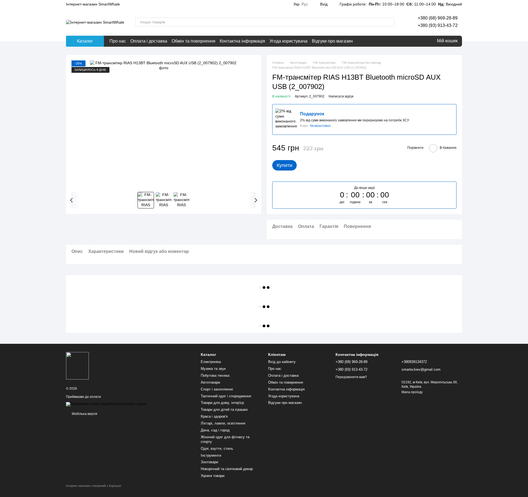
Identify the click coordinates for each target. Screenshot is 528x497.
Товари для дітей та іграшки (224, 409)
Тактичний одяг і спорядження (226, 396)
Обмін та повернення (193, 41)
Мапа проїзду (412, 392)
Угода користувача (288, 41)
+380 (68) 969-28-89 (438, 18)
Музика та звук (213, 369)
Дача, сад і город (215, 430)
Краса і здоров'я (214, 416)
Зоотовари (209, 462)
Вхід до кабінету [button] (282, 362)
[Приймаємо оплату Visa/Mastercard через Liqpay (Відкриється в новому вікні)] (106, 404)
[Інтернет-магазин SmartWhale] (77, 365)
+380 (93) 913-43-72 (438, 25)
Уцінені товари (212, 476)
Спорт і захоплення (217, 389)
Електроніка (211, 362)
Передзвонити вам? (351, 377)
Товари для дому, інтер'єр (222, 403)
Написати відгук (341, 96)
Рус (305, 4)
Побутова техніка (215, 375)
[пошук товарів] (390, 22)
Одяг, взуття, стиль (217, 448)
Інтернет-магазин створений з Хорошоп (93, 485)
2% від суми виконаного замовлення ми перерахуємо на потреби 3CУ (354, 120)
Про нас (117, 41)
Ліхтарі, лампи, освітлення (223, 423)
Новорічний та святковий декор (227, 469)
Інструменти (211, 455)
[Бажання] (419, 41)
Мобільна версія (84, 414)
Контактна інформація (242, 41)
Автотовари (210, 382)
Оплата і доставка (148, 41)
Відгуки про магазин (332, 41)
